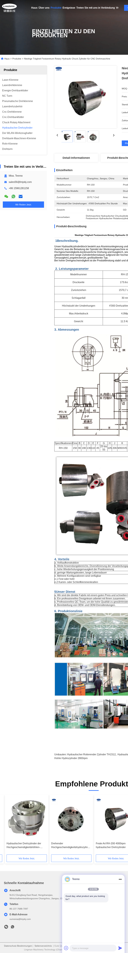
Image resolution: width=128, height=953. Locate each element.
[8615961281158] (12, 927)
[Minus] (120, 879)
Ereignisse (69, 7)
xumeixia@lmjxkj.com (20, 919)
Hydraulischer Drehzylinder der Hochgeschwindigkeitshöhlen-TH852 (24, 845)
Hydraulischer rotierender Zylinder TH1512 (91, 754)
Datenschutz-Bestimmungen (18, 946)
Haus (34, 7)
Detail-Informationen (76, 157)
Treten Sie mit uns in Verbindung (95, 7)
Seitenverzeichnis (43, 946)
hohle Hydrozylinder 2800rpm (71, 758)
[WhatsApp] (13, 196)
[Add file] (66, 948)
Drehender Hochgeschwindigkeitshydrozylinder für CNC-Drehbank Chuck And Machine (71, 845)
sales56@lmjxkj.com (20, 182)
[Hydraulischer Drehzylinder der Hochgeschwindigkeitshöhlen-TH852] (27, 818)
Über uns (44, 7)
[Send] (120, 948)
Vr (117, 7)
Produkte (56, 7)
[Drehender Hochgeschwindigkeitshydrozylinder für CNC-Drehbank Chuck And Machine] (71, 818)
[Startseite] (9, 8)
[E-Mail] (20, 196)
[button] (20, 825)
